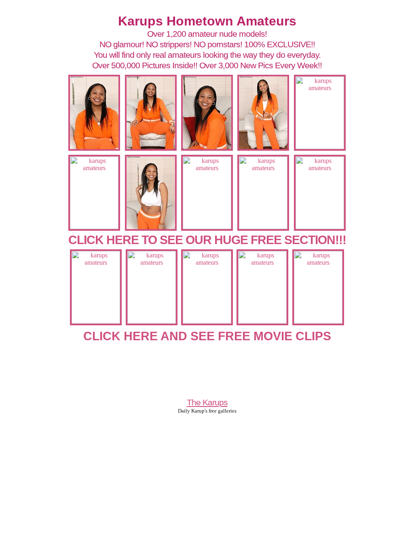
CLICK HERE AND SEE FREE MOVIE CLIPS (207, 336)
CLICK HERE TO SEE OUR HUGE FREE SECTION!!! (207, 240)
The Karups (207, 402)
